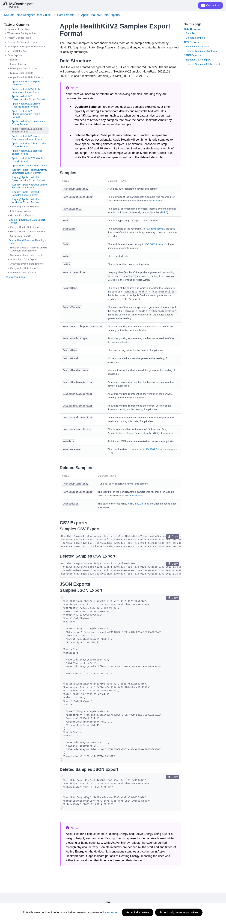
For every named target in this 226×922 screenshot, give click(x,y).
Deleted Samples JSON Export (203, 64)
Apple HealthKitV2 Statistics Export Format (27, 152)
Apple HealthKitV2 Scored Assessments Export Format (27, 138)
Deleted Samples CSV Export (202, 51)
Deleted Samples (195, 37)
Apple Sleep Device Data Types (29, 165)
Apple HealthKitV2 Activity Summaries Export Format (26, 90)
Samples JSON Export (198, 59)
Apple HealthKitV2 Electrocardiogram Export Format (26, 114)
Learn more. (110, 912)
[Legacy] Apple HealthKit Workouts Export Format (25, 201)
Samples (190, 33)
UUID (164, 212)
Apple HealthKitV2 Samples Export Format (27, 130)
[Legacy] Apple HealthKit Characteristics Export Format (28, 179)
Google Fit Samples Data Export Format (27, 221)
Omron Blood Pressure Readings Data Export (27, 242)
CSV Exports (191, 42)
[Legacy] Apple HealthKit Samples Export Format (25, 193)
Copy (175, 536)
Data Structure (192, 29)
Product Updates (15, 277)
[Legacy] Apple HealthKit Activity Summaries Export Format (29, 171)
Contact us (213, 5)
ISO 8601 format (155, 228)
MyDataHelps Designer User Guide (27, 15)
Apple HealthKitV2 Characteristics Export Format (28, 98)
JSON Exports (192, 55)
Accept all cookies (137, 912)
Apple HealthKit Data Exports (100, 15)
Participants (155, 200)
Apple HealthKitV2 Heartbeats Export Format (28, 123)
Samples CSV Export (197, 46)
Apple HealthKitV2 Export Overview (26, 83)
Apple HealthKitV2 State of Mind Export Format (29, 145)
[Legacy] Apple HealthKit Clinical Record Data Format (29, 186)
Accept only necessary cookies (178, 912)
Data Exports (66, 15)
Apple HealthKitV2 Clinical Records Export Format (26, 105)
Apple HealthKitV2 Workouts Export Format (27, 160)
